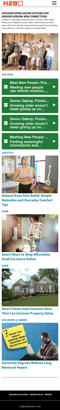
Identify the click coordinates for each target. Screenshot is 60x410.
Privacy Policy (36, 394)
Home (5, 211)
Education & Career (14, 320)
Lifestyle (8, 152)
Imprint (48, 394)
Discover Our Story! (18, 394)
